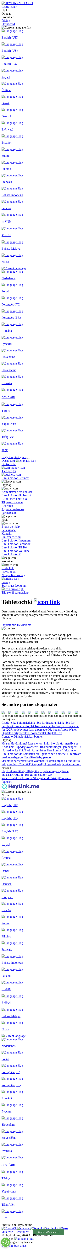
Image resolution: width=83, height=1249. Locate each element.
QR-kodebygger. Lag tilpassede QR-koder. (34, 729)
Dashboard (8, 24)
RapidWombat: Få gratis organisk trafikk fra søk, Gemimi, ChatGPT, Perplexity (41, 762)
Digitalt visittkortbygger (28, 736)
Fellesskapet (25, 778)
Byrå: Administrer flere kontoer (43, 750)
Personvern (22, 1231)
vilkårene (7, 1231)
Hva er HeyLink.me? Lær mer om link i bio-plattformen (36, 743)
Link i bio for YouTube (53, 726)
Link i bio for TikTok (26, 726)
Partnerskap (74, 764)
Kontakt (13, 778)
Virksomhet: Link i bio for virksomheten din (39, 752)
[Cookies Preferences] (5, 1242)
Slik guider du (41, 778)
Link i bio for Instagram (43, 722)
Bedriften (30, 757)
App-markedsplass (55, 764)
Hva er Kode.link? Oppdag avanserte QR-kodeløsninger (40, 745)
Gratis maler (9, 6)
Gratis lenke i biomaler (15, 722)
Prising (6, 20)
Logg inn (7, 457)
